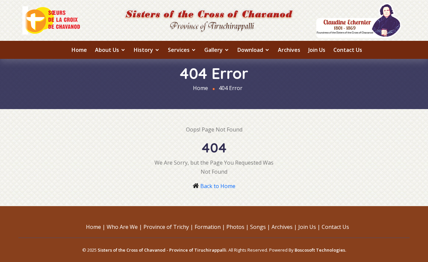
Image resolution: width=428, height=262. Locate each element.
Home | (95, 227)
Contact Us (347, 50)
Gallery (214, 50)
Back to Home (217, 186)
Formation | (210, 227)
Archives (289, 50)
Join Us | (309, 227)
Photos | (237, 227)
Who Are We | (124, 227)
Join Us (316, 50)
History (144, 50)
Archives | (284, 227)
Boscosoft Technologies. (320, 250)
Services (179, 50)
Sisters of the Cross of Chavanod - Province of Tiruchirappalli (162, 250)
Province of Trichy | (168, 227)
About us (107, 50)
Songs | (260, 227)
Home (79, 50)
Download (250, 50)
